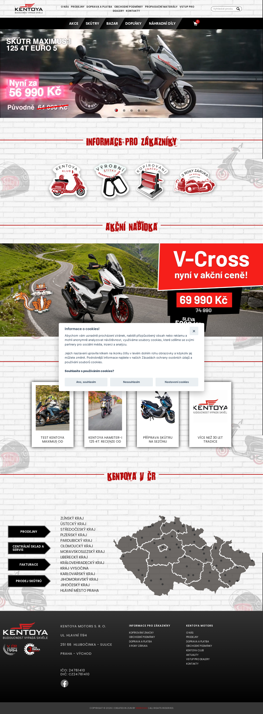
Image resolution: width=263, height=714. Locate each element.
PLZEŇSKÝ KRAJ (73, 534)
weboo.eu (142, 708)
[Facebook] (64, 686)
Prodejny (77, 6)
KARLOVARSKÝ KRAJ (77, 573)
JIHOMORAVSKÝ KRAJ (79, 579)
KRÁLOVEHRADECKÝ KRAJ (82, 562)
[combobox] (223, 8)
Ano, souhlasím (86, 382)
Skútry (92, 23)
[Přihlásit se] (188, 23)
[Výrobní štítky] (112, 202)
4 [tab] (138, 110)
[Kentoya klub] (68, 202)
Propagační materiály (161, 6)
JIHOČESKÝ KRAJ (75, 584)
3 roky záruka (138, 646)
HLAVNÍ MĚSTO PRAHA (79, 590)
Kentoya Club (195, 650)
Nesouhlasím (131, 382)
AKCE (73, 23)
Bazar (112, 23)
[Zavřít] (194, 331)
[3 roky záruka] (194, 196)
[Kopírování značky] (152, 202)
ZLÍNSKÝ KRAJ (72, 518)
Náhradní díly (162, 23)
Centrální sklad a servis (28, 548)
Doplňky (133, 23)
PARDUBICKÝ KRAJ (76, 540)
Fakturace (29, 564)
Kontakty (133, 11)
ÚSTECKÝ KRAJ (73, 523)
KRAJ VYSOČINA (74, 568)
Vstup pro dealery (198, 659)
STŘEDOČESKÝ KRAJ (78, 529)
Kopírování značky (141, 632)
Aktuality (192, 655)
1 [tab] (116, 110)
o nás (65, 6)
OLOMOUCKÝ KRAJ (76, 546)
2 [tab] (123, 110)
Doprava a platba (99, 6)
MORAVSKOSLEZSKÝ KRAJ (82, 551)
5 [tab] (146, 110)
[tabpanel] (131, 73)
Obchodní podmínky (128, 6)
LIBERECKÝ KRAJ (74, 557)
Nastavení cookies (177, 382)
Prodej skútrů (29, 581)
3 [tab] (131, 110)
